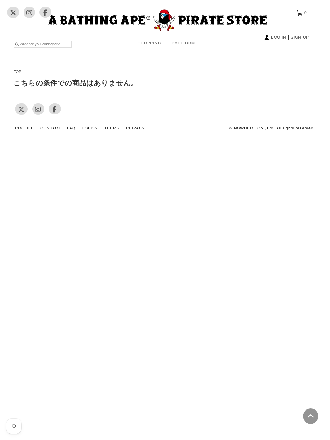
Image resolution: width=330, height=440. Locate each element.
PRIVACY (135, 128)
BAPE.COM (183, 42)
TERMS (112, 128)
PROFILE (24, 128)
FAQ (71, 128)
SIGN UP (300, 37)
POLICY (90, 128)
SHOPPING (149, 42)
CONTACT (50, 128)
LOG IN (278, 37)
